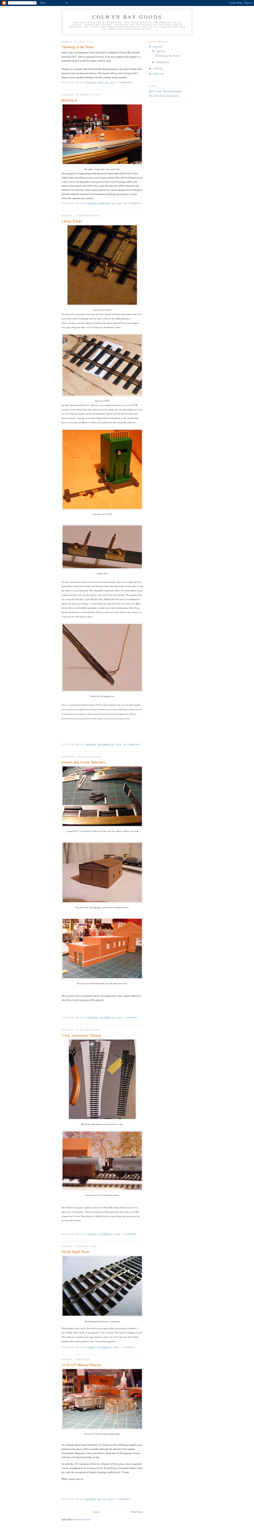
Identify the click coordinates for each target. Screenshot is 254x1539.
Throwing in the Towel (78, 46)
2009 (156, 68)
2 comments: (123, 1499)
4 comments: (125, 82)
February (161, 62)
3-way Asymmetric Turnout (81, 1035)
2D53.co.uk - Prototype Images (165, 91)
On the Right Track (75, 1251)
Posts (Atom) (83, 1519)
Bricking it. (70, 100)
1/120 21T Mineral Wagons (81, 1364)
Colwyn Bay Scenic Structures (83, 762)
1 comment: (131, 1018)
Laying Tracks (72, 221)
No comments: (133, 203)
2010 (156, 46)
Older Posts (137, 1512)
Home (96, 1512)
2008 (156, 73)
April (159, 51)
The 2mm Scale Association (164, 95)
